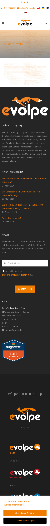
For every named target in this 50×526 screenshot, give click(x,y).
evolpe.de (25, 427)
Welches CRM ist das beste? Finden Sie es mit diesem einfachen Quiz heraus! (22, 207)
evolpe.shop (15, 461)
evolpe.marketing (16, 485)
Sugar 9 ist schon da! (11, 218)
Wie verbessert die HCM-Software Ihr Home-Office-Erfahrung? (22, 193)
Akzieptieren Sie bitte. (25, 513)
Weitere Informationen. (14, 504)
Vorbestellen (25, 289)
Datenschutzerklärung (15, 274)
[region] (25, 511)
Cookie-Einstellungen (25, 520)
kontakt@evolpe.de (27, 8)
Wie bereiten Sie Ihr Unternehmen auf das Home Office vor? (24, 180)
